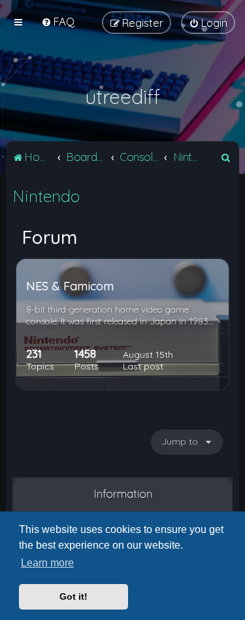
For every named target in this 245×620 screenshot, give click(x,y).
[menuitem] (58, 21)
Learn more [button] (47, 562)
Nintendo (46, 196)
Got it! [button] (73, 596)
